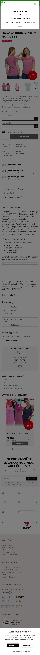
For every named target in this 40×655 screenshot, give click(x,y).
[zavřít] (35, 4)
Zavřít (20, 26)
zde (28, 651)
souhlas (31, 635)
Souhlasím (27, 645)
